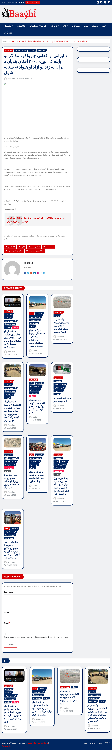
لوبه (104, 25)
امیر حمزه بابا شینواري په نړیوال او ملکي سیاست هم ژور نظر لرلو (11, 481)
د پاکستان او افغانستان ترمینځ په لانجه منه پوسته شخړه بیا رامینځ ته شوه (61, 326)
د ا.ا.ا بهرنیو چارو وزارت (36, 251)
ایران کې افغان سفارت (15, 251)
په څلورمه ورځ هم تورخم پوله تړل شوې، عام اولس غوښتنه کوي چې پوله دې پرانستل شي (61, 486)
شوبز (86, 25)
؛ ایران (22, 247)
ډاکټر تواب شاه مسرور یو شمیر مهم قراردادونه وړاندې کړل (36, 476)
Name (7, 612)
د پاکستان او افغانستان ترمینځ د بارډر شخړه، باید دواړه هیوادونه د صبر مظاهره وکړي (37, 338)
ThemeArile (6, 746)
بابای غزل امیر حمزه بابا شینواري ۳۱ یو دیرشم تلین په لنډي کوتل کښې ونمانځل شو (12, 549)
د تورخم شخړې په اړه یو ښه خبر (62, 399)
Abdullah (11, 78)
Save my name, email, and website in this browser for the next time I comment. (36, 637)
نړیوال (54, 25)
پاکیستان (7, 25)
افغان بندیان (49, 247)
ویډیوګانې (8, 32)
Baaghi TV (32, 743)
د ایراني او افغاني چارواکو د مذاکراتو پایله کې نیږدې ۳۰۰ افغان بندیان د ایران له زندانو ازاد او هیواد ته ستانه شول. (49, 41)
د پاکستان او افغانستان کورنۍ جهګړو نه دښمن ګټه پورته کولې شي (37, 406)
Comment (8, 592)
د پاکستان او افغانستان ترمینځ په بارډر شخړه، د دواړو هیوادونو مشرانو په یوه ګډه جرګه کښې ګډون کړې (12, 411)
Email (7, 623)
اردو (85, 743)
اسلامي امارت (35, 247)
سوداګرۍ (76, 25)
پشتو (100, 743)
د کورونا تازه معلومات (38, 25)
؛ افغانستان (11, 247)
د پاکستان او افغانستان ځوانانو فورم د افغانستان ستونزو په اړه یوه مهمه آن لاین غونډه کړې (12, 339)
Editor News (43, 743)
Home (5, 41)
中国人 (107, 743)
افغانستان (21, 25)
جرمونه (95, 25)
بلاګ (65, 25)
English (93, 743)
